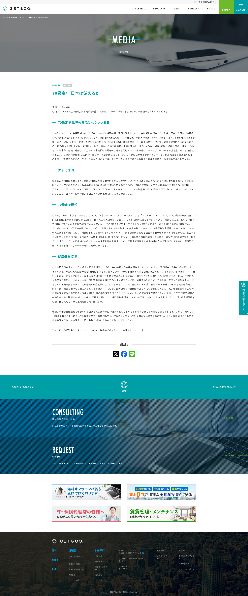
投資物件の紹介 (75, 564)
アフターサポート (75, 580)
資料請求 (182, 550)
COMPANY (99, 550)
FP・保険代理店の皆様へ (205, 2)
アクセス (98, 580)
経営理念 (98, 561)
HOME (5, 17)
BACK (124, 391)
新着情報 (14, 17)
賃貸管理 (72, 575)
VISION (55, 559)
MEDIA (23, 17)
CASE (54, 569)
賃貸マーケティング (76, 569)
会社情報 (98, 575)
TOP (54, 550)
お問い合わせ (184, 563)
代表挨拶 (98, 556)
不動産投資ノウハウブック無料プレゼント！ (129, 567)
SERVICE (72, 550)
